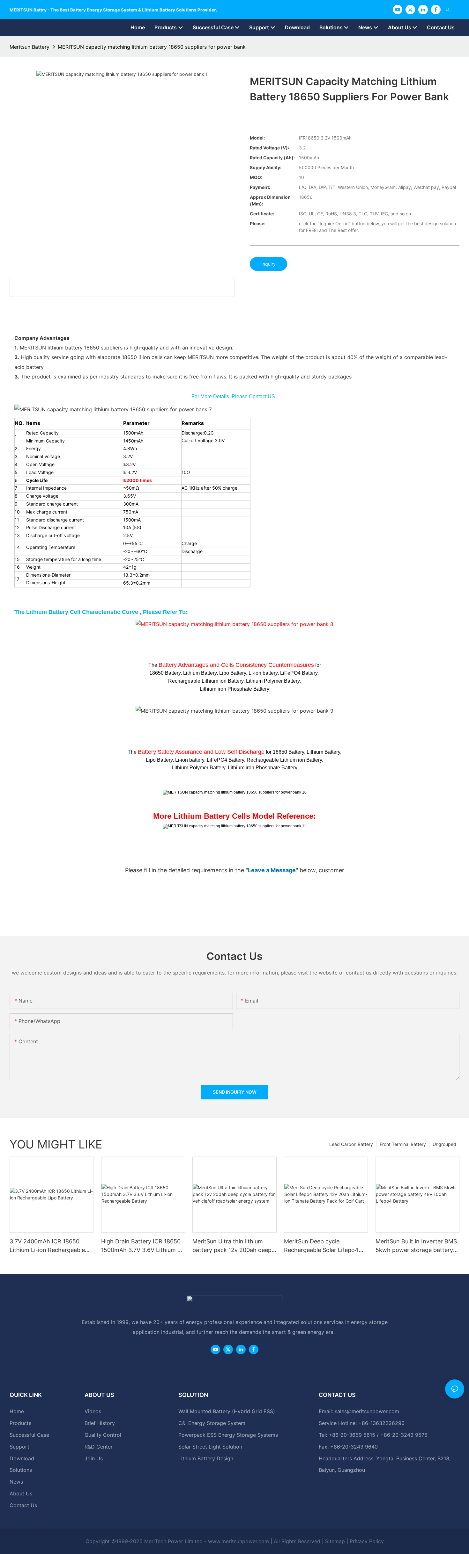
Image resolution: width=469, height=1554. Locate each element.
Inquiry (268, 264)
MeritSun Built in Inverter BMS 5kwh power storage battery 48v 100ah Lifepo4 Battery (416, 1246)
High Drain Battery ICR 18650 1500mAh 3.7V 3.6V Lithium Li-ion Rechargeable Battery (142, 1246)
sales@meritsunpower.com (367, 1411)
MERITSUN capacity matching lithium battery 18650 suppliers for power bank (152, 47)
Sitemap (335, 1541)
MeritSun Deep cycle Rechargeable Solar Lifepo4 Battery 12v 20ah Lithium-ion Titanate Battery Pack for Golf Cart (324, 1246)
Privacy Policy (367, 1541)
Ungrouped (444, 1144)
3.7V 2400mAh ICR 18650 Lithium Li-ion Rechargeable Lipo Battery (47, 1246)
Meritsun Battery (29, 47)
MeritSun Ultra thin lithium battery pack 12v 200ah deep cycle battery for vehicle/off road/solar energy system (232, 1246)
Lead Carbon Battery (351, 1144)
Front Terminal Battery (403, 1144)
